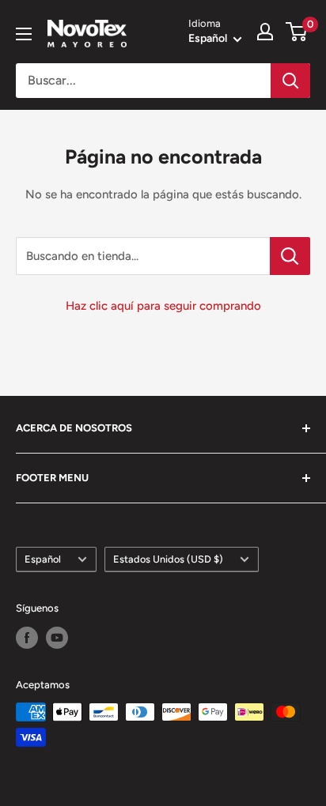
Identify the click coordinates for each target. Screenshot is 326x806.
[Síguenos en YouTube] (57, 638)
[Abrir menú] (24, 34)
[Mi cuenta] (265, 31)
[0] (297, 31)
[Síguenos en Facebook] (27, 638)
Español (43, 559)
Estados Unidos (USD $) (168, 559)
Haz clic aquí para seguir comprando (163, 306)
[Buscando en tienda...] (290, 256)
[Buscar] (290, 80)
